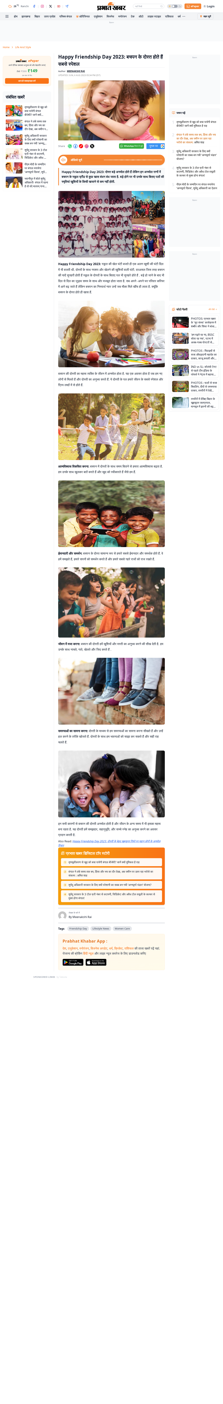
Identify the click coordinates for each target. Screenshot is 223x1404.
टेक (132, 16)
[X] (50, 6)
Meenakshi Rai (82, 917)
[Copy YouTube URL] (81, 146)
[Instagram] (42, 6)
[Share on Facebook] (75, 146)
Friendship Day (78, 928)
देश (64, 948)
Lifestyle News (101, 928)
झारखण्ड (26, 16)
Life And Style (23, 47)
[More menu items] (184, 16)
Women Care (122, 928)
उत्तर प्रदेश (49, 16)
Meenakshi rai (76, 71)
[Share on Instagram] (86, 146)
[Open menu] (7, 16)
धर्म (179, 16)
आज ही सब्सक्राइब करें (27, 80)
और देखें (211, 309)
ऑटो (141, 16)
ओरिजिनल (84, 16)
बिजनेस (110, 16)
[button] (111, 110)
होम (15, 16)
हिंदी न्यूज (88, 953)
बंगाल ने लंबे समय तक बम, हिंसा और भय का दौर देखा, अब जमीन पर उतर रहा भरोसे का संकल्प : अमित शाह (110, 873)
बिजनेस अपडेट (99, 948)
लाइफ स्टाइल (154, 16)
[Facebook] (34, 6)
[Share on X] (92, 146)
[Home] (111, 6)
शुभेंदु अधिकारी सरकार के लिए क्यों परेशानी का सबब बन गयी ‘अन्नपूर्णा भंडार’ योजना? (109, 885)
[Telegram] (67, 6)
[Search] (161, 6)
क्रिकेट (118, 948)
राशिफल (169, 16)
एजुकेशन (98, 16)
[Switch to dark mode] (174, 6)
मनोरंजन (122, 16)
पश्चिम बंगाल (65, 16)
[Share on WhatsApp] (70, 146)
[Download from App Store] (96, 962)
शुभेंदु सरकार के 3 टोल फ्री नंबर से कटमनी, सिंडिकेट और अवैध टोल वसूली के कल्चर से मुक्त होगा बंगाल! (111, 896)
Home (6, 47)
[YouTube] (58, 6)
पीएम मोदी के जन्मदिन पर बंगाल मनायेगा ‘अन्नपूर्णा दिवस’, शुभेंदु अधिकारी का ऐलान (196, 186)
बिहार (37, 16)
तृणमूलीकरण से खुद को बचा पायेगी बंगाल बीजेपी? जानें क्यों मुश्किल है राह (104, 862)
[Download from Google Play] (73, 962)
